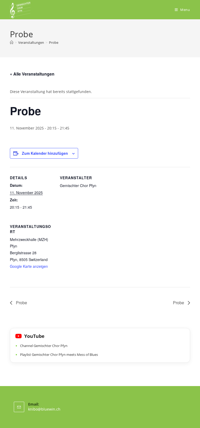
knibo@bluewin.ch (44, 409)
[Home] (11, 42)
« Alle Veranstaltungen (32, 74)
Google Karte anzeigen (29, 266)
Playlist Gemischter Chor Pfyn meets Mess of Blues (59, 354)
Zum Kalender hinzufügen (45, 153)
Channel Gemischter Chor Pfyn (43, 345)
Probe (53, 42)
